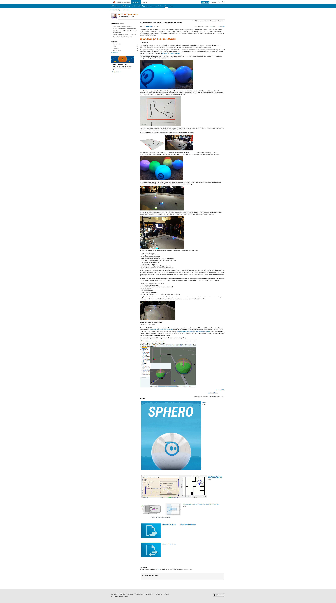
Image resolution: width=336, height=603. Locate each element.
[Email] (215, 392)
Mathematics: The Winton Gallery (171, 53)
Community (136, 2)
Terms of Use (159, 594)
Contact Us (166, 594)
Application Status (149, 594)
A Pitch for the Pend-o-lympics (124, 26)
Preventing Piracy (139, 594)
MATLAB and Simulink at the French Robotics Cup (215, 477)
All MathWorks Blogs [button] (115, 9)
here (159, 569)
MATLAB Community (128, 14)
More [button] (171, 6)
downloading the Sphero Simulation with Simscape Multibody (193, 331)
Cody (134, 6)
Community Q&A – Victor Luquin (124, 36)
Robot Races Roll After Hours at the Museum (161, 23)
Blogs (166, 6)
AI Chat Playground (142, 6)
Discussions (153, 6)
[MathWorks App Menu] (223, 2)
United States (219, 595)
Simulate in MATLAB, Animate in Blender (126, 28)
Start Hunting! (117, 72)
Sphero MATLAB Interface (169, 544)
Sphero (204, 402)
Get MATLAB (205, 2)
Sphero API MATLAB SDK (169, 524)
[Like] (216, 389)
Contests (160, 6)
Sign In (214, 2)
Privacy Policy (130, 594)
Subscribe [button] (125, 9)
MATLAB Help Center (123, 2)
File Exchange (127, 6)
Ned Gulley (149, 26)
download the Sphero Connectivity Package (161, 329)
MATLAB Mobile (125, 44)
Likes (213, 26)
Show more (115, 52)
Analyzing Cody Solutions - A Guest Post (126, 34)
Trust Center (114, 594)
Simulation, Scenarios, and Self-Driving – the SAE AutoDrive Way (201, 504)
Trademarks (122, 594)
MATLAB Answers (116, 6)
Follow (222, 389)
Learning (144, 2)
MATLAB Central (125, 50)
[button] (219, 2)
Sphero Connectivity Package (188, 524)
